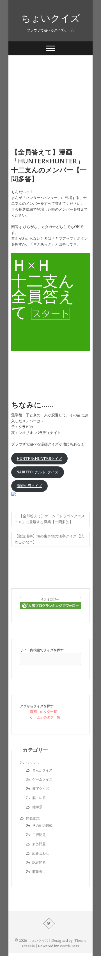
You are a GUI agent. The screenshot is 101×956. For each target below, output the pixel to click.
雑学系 (37, 807)
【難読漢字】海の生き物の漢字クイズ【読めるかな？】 (49, 539)
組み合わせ (40, 853)
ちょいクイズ (50, 17)
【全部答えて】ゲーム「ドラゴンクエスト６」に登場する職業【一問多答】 (50, 519)
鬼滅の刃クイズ (29, 485)
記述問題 (39, 862)
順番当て (39, 872)
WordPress (69, 946)
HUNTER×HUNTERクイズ (39, 458)
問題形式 (33, 818)
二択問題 (39, 835)
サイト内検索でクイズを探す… (43, 650)
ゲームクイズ (42, 779)
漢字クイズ (40, 788)
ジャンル (33, 763)
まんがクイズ (42, 770)
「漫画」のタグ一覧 (42, 712)
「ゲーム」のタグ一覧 (43, 717)
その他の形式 (42, 825)
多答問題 (39, 844)
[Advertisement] (50, 93)
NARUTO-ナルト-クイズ (37, 472)
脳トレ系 (39, 798)
